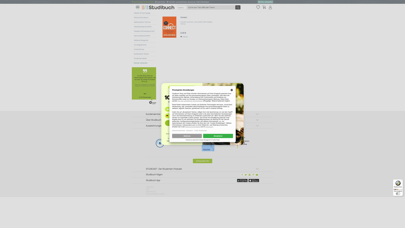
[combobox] (168, 116)
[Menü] (401, 180)
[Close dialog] (240, 87)
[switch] (398, 193)
